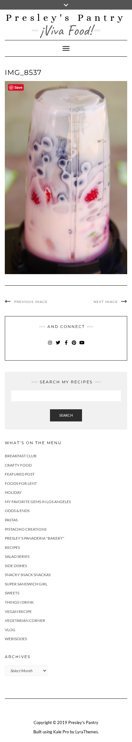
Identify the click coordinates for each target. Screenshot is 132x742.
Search (66, 415)
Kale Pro (61, 731)
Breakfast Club (21, 455)
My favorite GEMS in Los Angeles (38, 501)
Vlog (10, 629)
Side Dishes (16, 565)
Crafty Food (18, 465)
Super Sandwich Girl (26, 584)
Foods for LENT (21, 483)
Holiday (13, 492)
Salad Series (17, 556)
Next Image (106, 302)
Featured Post (20, 474)
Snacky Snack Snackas (28, 574)
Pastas (11, 520)
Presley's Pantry (66, 17)
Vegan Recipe (18, 611)
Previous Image (31, 302)
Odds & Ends (17, 510)
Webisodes (16, 638)
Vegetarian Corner (25, 620)
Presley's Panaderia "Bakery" (34, 538)
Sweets (12, 593)
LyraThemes (86, 731)
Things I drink (19, 602)
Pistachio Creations (25, 529)
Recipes (12, 547)
